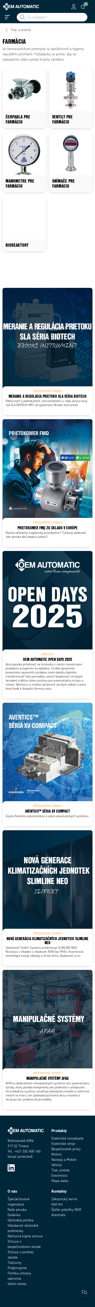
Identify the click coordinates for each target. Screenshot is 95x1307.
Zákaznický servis (64, 1199)
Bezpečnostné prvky (66, 1149)
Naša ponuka (17, 1210)
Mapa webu (59, 1181)
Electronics (59, 1175)
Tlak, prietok (60, 1170)
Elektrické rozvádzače (67, 1138)
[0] (82, 6)
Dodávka (14, 1215)
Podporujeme (17, 1268)
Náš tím (57, 1204)
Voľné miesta (17, 1284)
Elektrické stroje (63, 1144)
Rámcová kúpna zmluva (25, 1236)
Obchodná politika (20, 1220)
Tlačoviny (14, 1263)
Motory (56, 1154)
